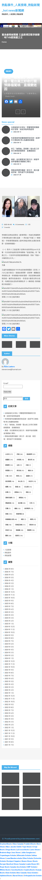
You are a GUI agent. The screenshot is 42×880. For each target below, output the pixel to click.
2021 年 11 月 (10, 733)
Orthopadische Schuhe (33, 876)
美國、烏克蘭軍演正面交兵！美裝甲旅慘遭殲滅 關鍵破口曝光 (25, 160)
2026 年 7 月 (9, 572)
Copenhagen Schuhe (8, 855)
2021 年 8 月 (9, 742)
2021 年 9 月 (9, 739)
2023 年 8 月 (9, 673)
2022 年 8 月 (9, 707)
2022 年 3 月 (9, 722)
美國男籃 (20, 514)
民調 (7, 492)
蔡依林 (32, 525)
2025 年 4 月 (9, 615)
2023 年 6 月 (9, 678)
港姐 (28, 492)
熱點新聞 (8, 555)
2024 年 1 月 (9, 658)
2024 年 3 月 (9, 652)
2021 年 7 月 (9, 745)
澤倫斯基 (9, 503)
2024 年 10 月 (10, 632)
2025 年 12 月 (10, 592)
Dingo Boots (10, 850)
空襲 (7, 508)
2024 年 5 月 (9, 647)
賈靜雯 (30, 530)
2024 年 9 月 (9, 635)
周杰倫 (20, 470)
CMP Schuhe (32, 867)
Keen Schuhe (11, 873)
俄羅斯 (9, 460)
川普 (8, 476)
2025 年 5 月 (9, 612)
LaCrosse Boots (22, 850)
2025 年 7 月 (9, 606)
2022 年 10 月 (10, 702)
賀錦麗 (19, 530)
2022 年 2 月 (9, 725)
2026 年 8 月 (9, 569)
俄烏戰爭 (31, 454)
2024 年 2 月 (9, 655)
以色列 (9, 454)
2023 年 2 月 (9, 690)
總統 (17, 508)
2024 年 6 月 (9, 644)
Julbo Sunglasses (28, 852)
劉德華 (9, 465)
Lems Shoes (35, 850)
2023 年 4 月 (9, 684)
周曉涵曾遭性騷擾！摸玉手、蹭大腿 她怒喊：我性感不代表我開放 (25, 171)
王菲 (31, 503)
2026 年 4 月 (9, 580)
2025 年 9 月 (9, 601)
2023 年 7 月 (9, 676)
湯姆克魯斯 (10, 498)
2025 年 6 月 (9, 609)
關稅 (8, 535)
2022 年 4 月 (9, 719)
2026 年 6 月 (9, 575)
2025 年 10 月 (10, 598)
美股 (23, 519)
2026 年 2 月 (9, 586)
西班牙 (8, 530)
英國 (8, 525)
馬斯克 (19, 535)
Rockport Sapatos (14, 861)
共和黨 (20, 460)
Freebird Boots (30, 844)
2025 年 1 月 (9, 624)
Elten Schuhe (28, 858)
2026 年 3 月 (9, 583)
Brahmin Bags (5, 852)
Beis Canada (21, 873)
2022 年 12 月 (10, 696)
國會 (30, 470)
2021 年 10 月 (10, 736)
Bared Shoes (18, 876)
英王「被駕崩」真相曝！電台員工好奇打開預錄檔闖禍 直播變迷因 (20, 83)
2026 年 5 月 (9, 577)
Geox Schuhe (32, 873)
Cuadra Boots (29, 870)
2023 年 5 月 (9, 681)
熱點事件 (8, 71)
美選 (33, 519)
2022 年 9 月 (9, 704)
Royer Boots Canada (8, 867)
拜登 (19, 476)
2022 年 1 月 (9, 727)
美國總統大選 (11, 519)
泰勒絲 (18, 492)
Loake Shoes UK (32, 864)
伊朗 (20, 454)
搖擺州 (29, 476)
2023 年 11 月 (10, 664)
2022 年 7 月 (9, 710)
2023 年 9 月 (9, 670)
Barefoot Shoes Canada (16, 864)
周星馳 (9, 470)
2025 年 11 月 (10, 595)
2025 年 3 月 (9, 618)
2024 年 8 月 (9, 638)
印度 (28, 465)
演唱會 (22, 498)
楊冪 (8, 487)
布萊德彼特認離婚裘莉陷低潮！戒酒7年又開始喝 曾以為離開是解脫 (25, 139)
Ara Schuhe (21, 867)
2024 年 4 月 (9, 650)
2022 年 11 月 (10, 699)
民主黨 (28, 487)
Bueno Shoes (27, 861)
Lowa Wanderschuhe (14, 858)
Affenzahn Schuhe (24, 855)
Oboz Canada (18, 844)
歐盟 (17, 487)
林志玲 (32, 481)
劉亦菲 (31, 460)
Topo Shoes (27, 847)
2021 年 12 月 (10, 730)
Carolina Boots (17, 870)
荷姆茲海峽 (20, 525)
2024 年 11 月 (10, 629)
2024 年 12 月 (10, 627)
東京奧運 (9, 481)
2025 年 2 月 (9, 621)
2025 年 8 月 (9, 603)
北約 (19, 465)
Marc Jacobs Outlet (13, 847)
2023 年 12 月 (10, 661)
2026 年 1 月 (9, 589)
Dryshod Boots (6, 844)
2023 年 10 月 (10, 667)
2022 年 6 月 (9, 713)
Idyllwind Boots (6, 876)
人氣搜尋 (8, 550)
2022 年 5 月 (9, 716)
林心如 (21, 481)
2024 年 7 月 (9, 641)
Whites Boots (5, 870)
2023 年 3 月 (9, 687)
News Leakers (9, 367)
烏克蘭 (21, 503)
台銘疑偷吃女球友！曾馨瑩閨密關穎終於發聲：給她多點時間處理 (25, 128)
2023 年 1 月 (9, 693)
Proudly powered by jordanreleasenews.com (22, 839)
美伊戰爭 (28, 508)
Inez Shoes (16, 852)
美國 (8, 514)
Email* (6, 383)
